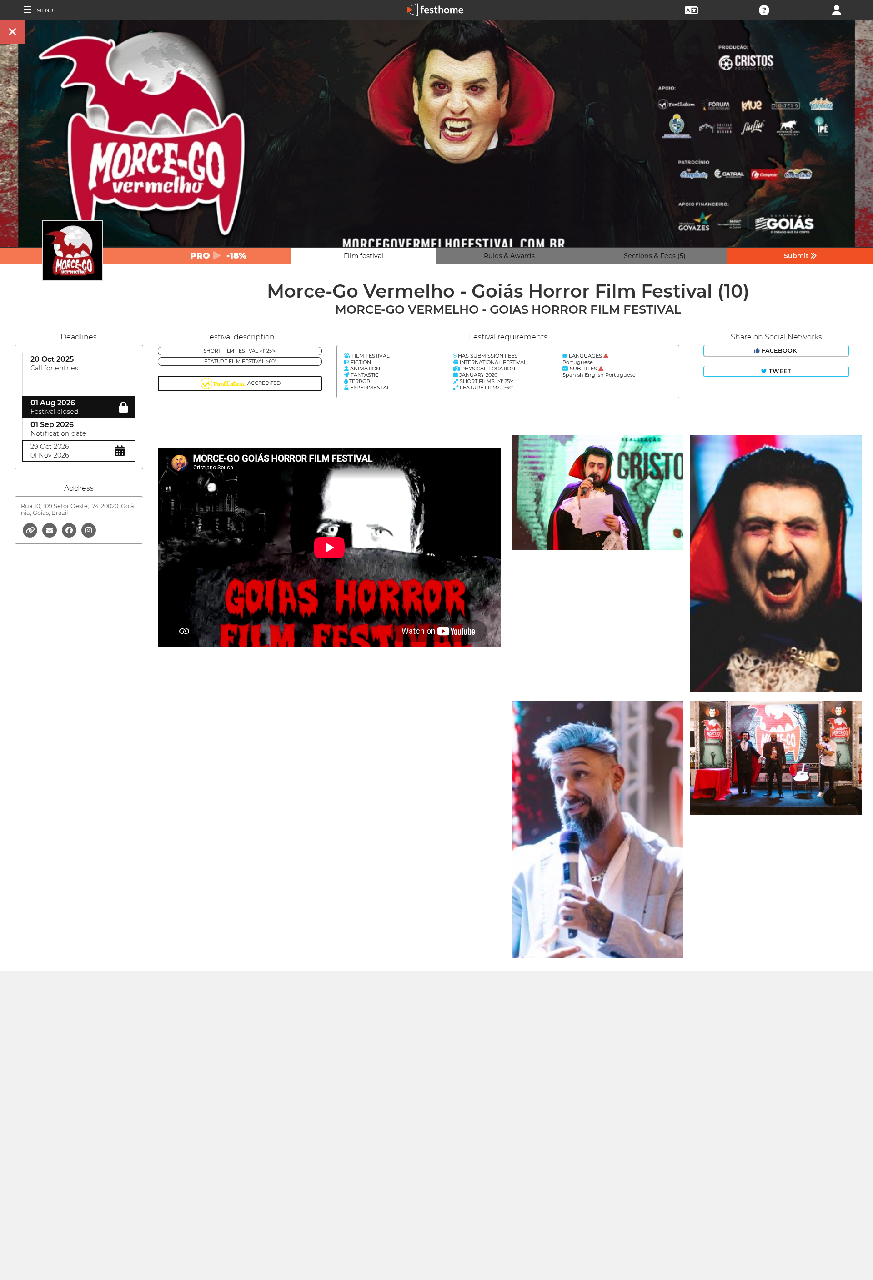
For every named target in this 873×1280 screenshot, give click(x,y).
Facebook (779, 350)
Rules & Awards (509, 256)
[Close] (12, 32)
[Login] (836, 9)
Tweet (779, 371)
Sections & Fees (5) (655, 256)
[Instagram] (89, 529)
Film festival (363, 256)
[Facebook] (70, 529)
